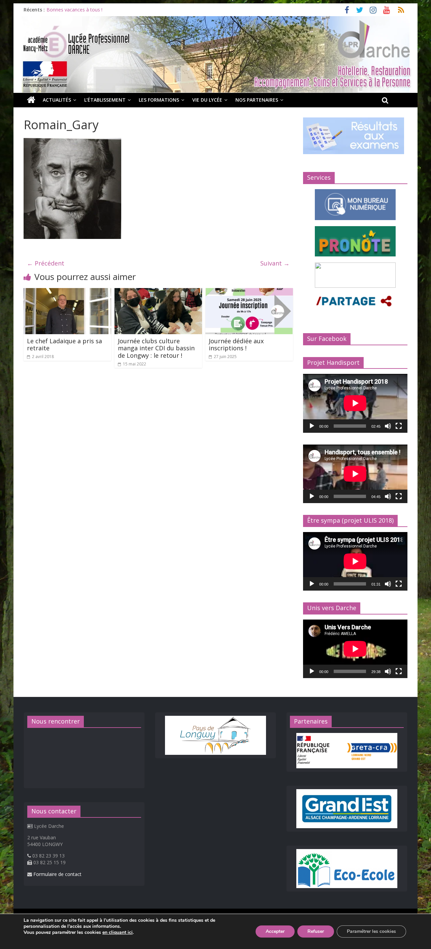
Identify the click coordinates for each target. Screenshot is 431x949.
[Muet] (388, 426)
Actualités (57, 100)
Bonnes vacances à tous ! (74, 9)
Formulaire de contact (57, 874)
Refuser (315, 931)
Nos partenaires (256, 100)
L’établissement (105, 100)
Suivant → (275, 263)
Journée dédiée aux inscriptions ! (236, 344)
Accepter (275, 931)
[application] (355, 403)
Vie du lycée (207, 100)
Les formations (159, 100)
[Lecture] (311, 426)
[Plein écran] (398, 426)
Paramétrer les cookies (371, 931)
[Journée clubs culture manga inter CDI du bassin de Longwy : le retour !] (158, 292)
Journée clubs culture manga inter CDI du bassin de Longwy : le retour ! (156, 348)
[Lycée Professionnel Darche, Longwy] (215, 20)
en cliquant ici (117, 932)
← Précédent (45, 263)
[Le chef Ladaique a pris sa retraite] (67, 292)
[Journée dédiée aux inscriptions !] (249, 292)
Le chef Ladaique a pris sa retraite (64, 344)
